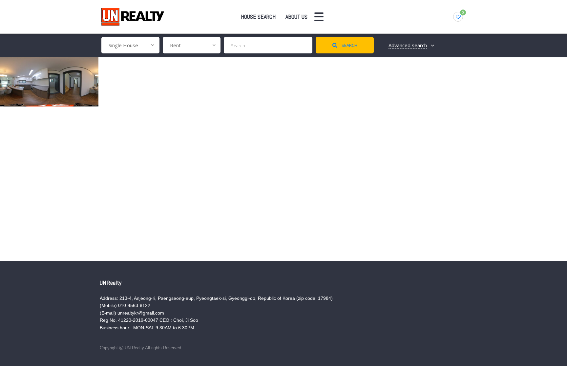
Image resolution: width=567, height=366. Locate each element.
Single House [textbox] (123, 45)
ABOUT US (296, 16)
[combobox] (130, 45)
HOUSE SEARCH (258, 16)
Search (349, 45)
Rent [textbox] (175, 45)
